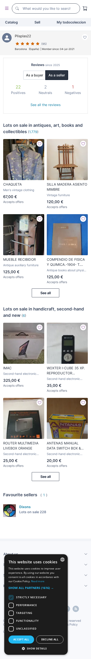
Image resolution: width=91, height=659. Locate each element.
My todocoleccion (71, 22)
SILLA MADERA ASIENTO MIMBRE (67, 187)
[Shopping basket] (85, 8)
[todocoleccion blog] (76, 609)
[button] (35, 588)
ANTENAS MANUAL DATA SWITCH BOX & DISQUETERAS (64, 446)
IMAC (7, 368)
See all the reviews (45, 105)
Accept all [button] (21, 639)
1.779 (33, 132)
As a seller (56, 75)
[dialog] (36, 604)
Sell (37, 22)
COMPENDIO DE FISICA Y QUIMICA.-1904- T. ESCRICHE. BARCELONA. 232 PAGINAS (67, 262)
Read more (38, 581)
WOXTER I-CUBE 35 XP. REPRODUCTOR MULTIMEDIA (66, 371)
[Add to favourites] (85, 37)
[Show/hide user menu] (6, 8)
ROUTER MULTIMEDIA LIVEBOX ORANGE (21, 445)
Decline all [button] (49, 639)
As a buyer (34, 75)
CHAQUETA (12, 184)
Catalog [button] (11, 22)
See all (45, 293)
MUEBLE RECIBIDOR (19, 259)
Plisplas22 (23, 36)
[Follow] (40, 144)
